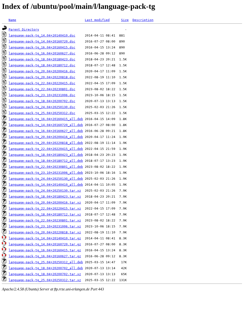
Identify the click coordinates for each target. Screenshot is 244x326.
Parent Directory (24, 29)
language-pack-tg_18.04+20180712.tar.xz (45, 214)
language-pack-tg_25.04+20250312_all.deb (46, 262)
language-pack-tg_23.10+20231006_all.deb (46, 172)
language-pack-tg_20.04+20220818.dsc (42, 77)
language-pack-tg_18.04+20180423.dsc (42, 59)
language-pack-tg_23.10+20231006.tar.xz (45, 226)
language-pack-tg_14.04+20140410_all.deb (46, 184)
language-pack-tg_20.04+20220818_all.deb (46, 143)
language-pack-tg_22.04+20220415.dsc (42, 83)
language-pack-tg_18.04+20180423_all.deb (46, 155)
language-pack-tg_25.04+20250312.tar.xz (45, 280)
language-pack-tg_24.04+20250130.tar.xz (45, 190)
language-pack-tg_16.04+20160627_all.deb (46, 131)
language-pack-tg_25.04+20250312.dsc (42, 113)
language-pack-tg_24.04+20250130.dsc (42, 107)
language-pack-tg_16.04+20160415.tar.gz (45, 250)
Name (12, 20)
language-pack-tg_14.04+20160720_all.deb (46, 125)
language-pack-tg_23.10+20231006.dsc (42, 95)
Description (142, 20)
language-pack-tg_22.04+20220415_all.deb (46, 149)
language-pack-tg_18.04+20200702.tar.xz (45, 274)
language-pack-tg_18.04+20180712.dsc (42, 65)
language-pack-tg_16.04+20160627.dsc (42, 53)
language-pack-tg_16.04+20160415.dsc (42, 47)
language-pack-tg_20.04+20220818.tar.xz (45, 232)
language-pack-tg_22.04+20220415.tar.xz (45, 208)
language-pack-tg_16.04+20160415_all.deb (46, 119)
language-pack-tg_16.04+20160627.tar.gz (45, 256)
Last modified (97, 20)
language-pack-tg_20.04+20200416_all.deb (46, 137)
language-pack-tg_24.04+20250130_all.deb (46, 178)
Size (125, 20)
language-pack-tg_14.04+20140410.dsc (42, 35)
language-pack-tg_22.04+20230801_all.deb (46, 166)
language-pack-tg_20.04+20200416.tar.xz (45, 202)
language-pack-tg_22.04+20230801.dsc (42, 89)
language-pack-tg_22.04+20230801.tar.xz (45, 220)
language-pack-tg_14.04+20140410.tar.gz (45, 238)
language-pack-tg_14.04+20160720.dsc (42, 41)
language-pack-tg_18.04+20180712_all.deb (46, 161)
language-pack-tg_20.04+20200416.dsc (42, 71)
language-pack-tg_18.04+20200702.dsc (42, 101)
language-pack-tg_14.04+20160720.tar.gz (45, 244)
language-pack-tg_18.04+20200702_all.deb (46, 268)
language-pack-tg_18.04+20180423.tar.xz (45, 196)
